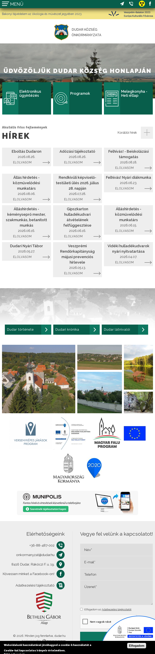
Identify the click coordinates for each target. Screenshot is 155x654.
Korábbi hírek (127, 133)
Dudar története (20, 329)
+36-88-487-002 (131, 3)
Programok (80, 93)
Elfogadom (136, 645)
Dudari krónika (67, 329)
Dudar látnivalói (117, 329)
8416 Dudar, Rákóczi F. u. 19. (33, 564)
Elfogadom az (107, 609)
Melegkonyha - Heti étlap (134, 93)
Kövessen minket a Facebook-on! (150, 3)
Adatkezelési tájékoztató (35, 585)
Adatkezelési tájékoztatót (116, 609)
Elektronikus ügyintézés (30, 93)
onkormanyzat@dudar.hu (122, 3)
